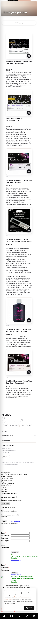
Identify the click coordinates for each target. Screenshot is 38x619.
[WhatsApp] (8, 456)
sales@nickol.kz (6, 452)
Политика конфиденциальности (10, 464)
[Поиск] (4, 616)
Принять (29, 608)
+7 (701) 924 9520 (8, 445)
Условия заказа (16, 575)
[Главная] (19, 616)
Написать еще (15, 560)
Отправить (15, 552)
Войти (4, 521)
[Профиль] (34, 616)
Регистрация (6, 503)
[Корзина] (26, 616)
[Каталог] (11, 616)
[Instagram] (4, 456)
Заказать (14, 572)
